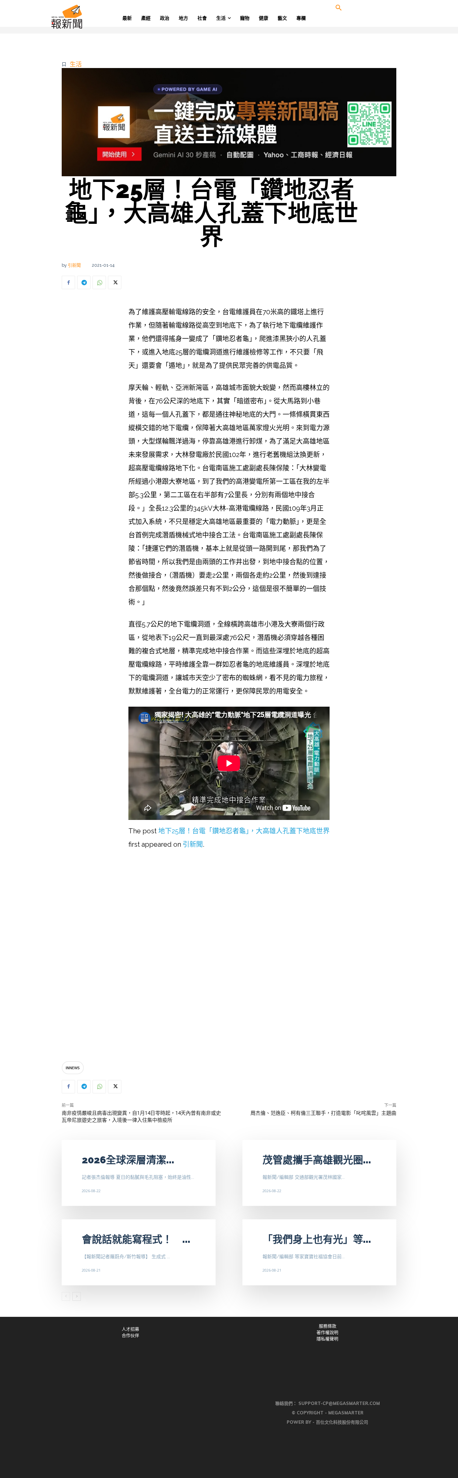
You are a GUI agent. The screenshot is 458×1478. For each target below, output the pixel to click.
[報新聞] (88, 17)
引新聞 (74, 265)
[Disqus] (229, 957)
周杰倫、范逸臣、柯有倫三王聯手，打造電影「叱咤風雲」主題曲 (323, 1113)
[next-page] (76, 1296)
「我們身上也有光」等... (317, 1239)
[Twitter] (114, 282)
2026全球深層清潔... (128, 1160)
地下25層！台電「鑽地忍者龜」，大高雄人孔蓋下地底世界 (244, 831)
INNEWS (73, 1067)
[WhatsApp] (99, 282)
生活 (76, 64)
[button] (339, 8)
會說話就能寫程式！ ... (136, 1239)
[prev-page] (66, 1296)
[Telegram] (84, 282)
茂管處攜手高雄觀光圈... (317, 1160)
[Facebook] (68, 282)
